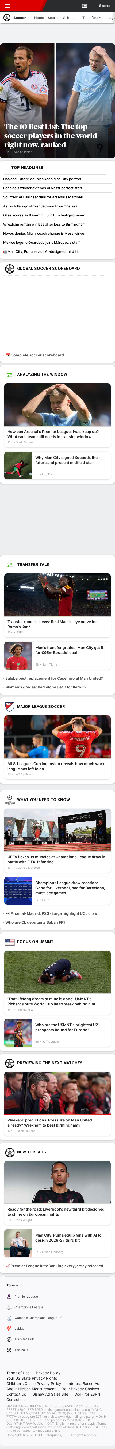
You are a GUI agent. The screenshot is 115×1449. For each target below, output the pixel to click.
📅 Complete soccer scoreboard (34, 355)
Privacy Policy (48, 1373)
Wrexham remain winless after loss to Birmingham (44, 224)
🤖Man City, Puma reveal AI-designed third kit (41, 251)
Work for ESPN (87, 1394)
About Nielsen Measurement (31, 1389)
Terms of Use (17, 1373)
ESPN (28, 6)
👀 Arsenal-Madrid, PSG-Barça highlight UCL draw (51, 913)
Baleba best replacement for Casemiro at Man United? (54, 678)
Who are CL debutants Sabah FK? (35, 922)
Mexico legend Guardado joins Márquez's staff (41, 242)
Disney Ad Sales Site (50, 1394)
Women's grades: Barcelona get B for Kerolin (45, 687)
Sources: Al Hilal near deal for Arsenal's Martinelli (43, 197)
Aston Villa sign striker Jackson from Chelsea (40, 206)
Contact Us (16, 1394)
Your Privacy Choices (80, 1389)
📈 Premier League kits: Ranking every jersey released (54, 1265)
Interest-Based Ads (84, 1383)
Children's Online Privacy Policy (33, 1383)
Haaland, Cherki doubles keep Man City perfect (42, 179)
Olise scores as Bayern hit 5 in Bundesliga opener (44, 215)
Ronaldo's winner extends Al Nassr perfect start (42, 188)
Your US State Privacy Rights (31, 1378)
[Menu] (7, 6)
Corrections (16, 1399)
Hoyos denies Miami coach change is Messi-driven (44, 233)
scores (104, 6)
